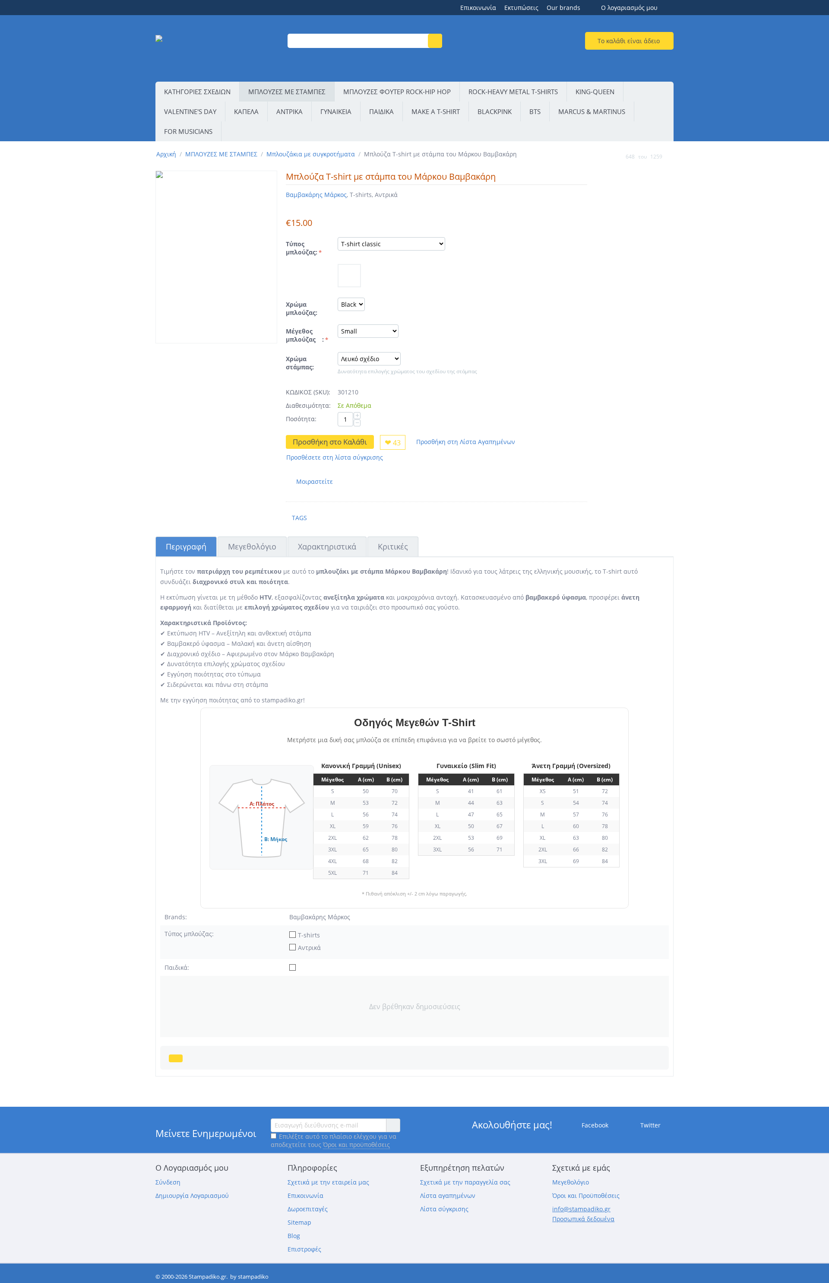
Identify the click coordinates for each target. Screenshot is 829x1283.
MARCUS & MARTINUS (591, 111)
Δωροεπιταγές (308, 1209)
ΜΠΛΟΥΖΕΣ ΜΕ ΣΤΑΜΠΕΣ (287, 91)
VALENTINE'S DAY (190, 111)
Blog (294, 1236)
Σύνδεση (167, 1182)
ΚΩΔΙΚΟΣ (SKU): (308, 392)
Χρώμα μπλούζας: (301, 308)
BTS (535, 111)
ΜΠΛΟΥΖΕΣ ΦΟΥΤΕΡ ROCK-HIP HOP (397, 91)
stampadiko (253, 1276)
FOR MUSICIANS (188, 131)
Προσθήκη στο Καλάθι (330, 442)
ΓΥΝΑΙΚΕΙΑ (335, 111)
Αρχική (166, 154)
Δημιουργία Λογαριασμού (192, 1195)
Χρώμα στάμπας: (300, 363)
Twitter (650, 1125)
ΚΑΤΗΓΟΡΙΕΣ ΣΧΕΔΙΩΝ (197, 91)
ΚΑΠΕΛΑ (246, 111)
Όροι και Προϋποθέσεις (586, 1195)
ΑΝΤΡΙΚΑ (289, 111)
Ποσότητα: (301, 419)
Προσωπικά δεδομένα (583, 1219)
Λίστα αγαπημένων (447, 1195)
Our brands (563, 7)
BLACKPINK (495, 111)
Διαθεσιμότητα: (308, 405)
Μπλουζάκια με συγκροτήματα (310, 154)
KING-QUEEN (595, 91)
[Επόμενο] (671, 156)
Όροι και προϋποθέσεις (356, 1144)
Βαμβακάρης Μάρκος (316, 195)
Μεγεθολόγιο (570, 1182)
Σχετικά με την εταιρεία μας (328, 1182)
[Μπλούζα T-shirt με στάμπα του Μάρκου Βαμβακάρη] (216, 257)
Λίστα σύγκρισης (444, 1209)
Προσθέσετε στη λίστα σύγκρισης (334, 457)
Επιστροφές (304, 1249)
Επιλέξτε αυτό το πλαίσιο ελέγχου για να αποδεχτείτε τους (333, 1140)
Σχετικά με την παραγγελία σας (465, 1182)
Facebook (594, 1125)
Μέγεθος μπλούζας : (305, 335)
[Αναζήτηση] (435, 41)
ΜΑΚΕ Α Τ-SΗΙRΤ (435, 111)
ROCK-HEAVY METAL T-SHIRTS (513, 91)
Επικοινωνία (478, 7)
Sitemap (299, 1222)
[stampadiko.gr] (216, 49)
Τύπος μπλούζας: (301, 248)
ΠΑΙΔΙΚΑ (381, 111)
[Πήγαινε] (393, 1125)
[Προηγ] (617, 156)
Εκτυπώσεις (521, 7)
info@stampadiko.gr (581, 1209)
